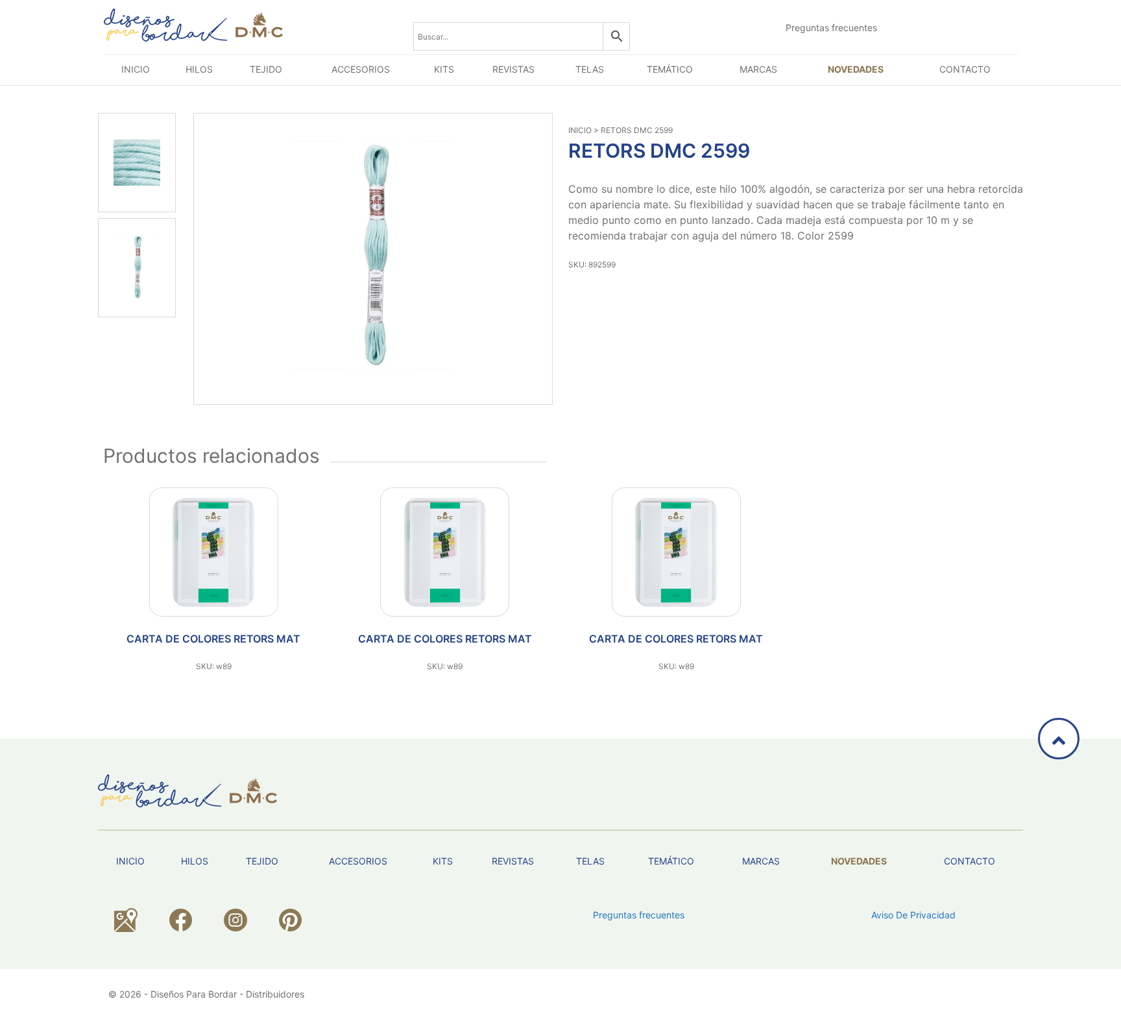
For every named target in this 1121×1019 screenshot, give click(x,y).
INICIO (580, 130)
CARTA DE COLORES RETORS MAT (213, 638)
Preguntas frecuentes (831, 27)
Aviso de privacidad (913, 914)
